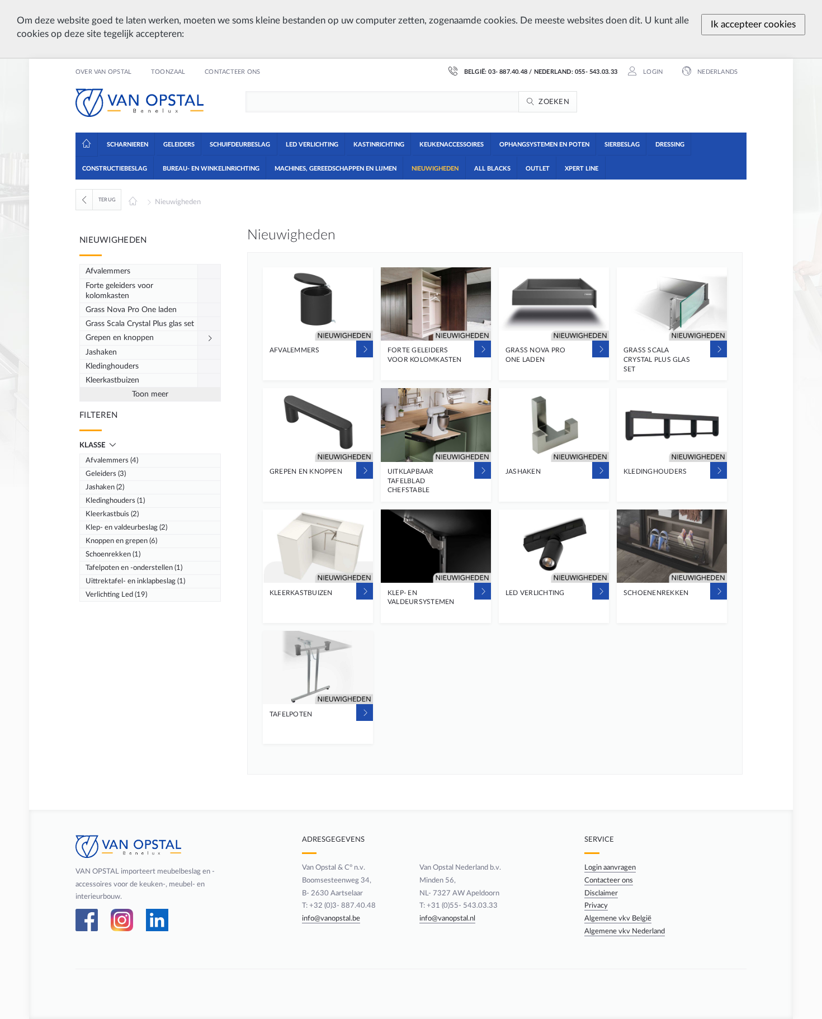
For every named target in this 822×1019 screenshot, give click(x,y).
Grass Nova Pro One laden (131, 310)
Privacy (596, 905)
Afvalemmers (108, 271)
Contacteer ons (232, 72)
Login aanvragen (610, 867)
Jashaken (101, 352)
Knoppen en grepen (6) (121, 541)
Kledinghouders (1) (115, 500)
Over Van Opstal (103, 72)
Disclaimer (601, 893)
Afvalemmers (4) (112, 460)
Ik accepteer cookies (753, 24)
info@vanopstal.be (331, 918)
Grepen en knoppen (120, 338)
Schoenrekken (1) (113, 554)
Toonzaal (168, 72)
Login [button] (652, 72)
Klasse (93, 445)
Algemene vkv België (617, 918)
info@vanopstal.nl (447, 918)
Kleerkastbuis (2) (112, 514)
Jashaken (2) (105, 487)
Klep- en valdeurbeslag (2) (126, 527)
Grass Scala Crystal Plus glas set (140, 324)
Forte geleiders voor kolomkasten (119, 291)
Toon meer (150, 394)
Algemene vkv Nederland (624, 931)
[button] (127, 144)
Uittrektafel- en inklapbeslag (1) (135, 581)
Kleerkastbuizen (112, 380)
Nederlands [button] (717, 72)
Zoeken (553, 101)
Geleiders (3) (106, 474)
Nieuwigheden (178, 202)
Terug (107, 199)
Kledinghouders (112, 366)
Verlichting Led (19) (116, 594)
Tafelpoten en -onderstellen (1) (134, 568)
